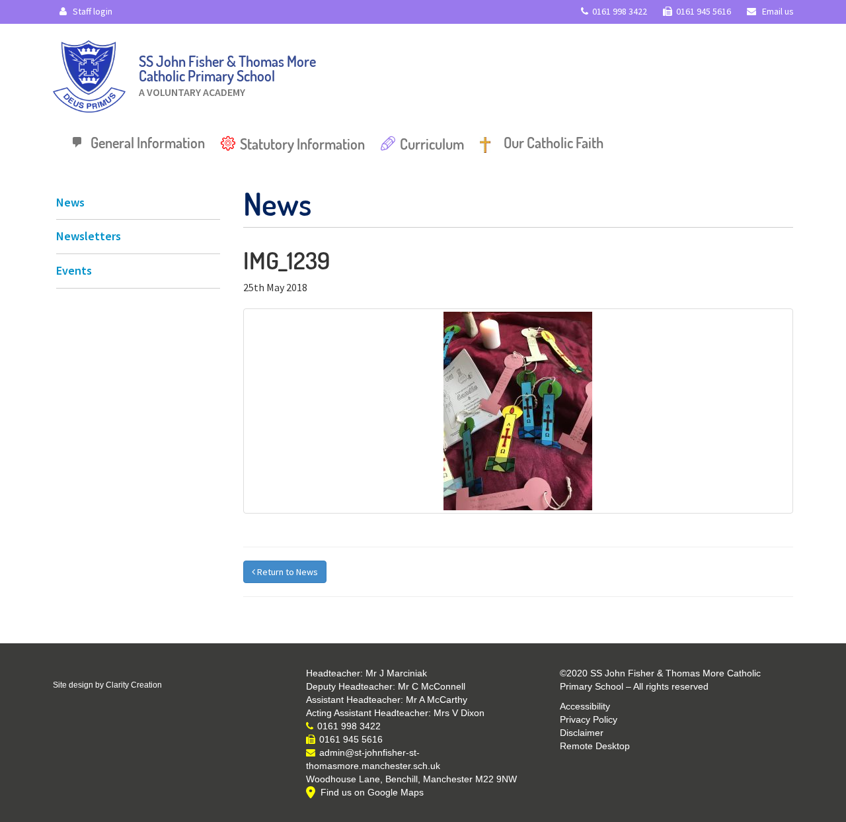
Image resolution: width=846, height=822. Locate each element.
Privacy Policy (588, 719)
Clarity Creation (134, 685)
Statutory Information (302, 143)
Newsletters (88, 236)
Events (74, 270)
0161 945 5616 (703, 11)
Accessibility (585, 706)
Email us (777, 11)
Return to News (286, 572)
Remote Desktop (595, 746)
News (70, 202)
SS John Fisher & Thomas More (227, 72)
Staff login (91, 11)
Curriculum (432, 143)
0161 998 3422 (619, 11)
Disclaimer (581, 732)
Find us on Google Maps (372, 792)
